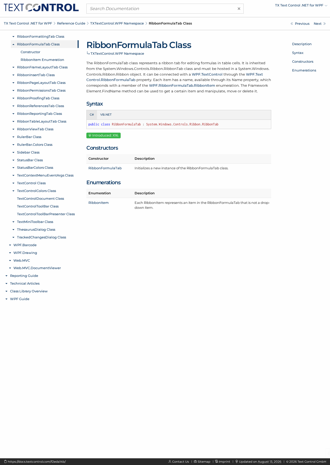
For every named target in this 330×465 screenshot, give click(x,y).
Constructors (302, 61)
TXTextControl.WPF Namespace (117, 23)
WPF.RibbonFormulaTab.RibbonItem (182, 85)
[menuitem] (282, 6)
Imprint (224, 461)
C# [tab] (92, 114)
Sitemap (204, 461)
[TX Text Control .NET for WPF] (41, 7)
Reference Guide (71, 23)
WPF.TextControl (207, 74)
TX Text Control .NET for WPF (28, 23)
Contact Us (180, 461)
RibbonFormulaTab (105, 168)
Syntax (297, 53)
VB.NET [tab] (106, 114)
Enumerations (304, 70)
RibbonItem (98, 203)
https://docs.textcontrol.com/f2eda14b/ (37, 461)
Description (302, 44)
